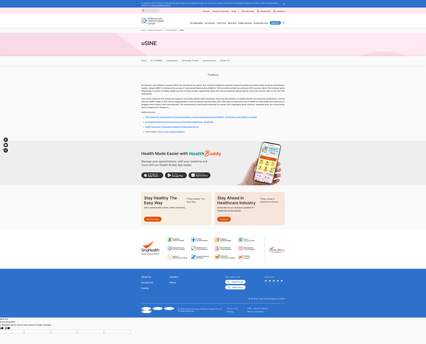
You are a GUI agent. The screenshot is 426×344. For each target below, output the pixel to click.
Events (145, 288)
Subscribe (224, 219)
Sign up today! (153, 219)
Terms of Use (232, 308)
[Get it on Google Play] (176, 175)
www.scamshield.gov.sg (161, 5)
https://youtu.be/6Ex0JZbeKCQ (170, 132)
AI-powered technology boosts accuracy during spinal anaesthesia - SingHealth (179, 122)
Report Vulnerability (255, 311)
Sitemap (230, 311)
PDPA (249, 308)
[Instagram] (274, 281)
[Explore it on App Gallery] (199, 175)
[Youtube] (270, 281)
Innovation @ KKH (171, 30)
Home (143, 30)
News (173, 282)
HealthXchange (237, 282)
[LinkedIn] (278, 281)
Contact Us (224, 60)
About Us (146, 277)
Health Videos (237, 287)
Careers (174, 277)
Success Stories (209, 60)
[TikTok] (282, 281)
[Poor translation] (7, 328)
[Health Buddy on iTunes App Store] (152, 175)
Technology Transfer (190, 60)
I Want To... (275, 23)
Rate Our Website (261, 308)
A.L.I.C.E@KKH (156, 60)
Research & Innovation (155, 30)
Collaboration (172, 60)
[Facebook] (266, 281)
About (143, 60)
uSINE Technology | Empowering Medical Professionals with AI (171, 127)
